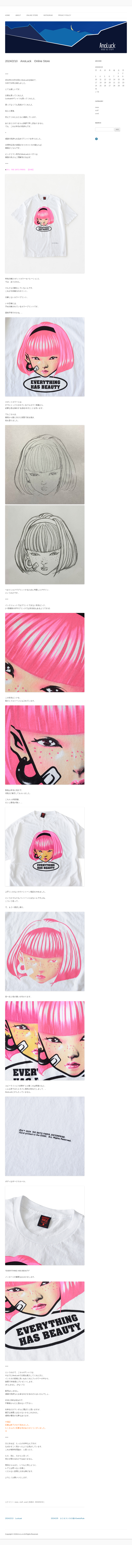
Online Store (32, 15)
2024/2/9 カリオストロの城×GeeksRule (67, 1518)
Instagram (48, 15)
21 (114, 83)
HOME (7, 15)
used (25, 1502)
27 (110, 86)
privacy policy (64, 15)
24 (96, 86)
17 (96, 83)
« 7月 (97, 92)
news (16, 1502)
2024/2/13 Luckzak (13, 1518)
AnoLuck (21, 1534)
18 (100, 83)
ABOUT (18, 15)
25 (100, 86)
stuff (21, 1502)
